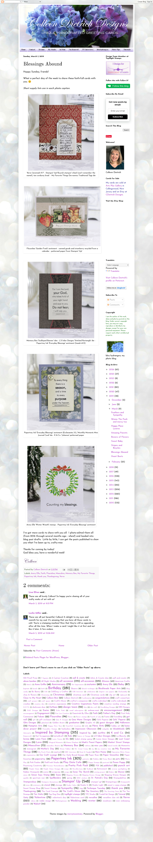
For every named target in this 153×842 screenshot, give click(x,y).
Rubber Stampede (31, 772)
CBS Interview (77, 692)
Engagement (43, 713)
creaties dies (39, 704)
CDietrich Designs (114, 195)
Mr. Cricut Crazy (81, 749)
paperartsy (40, 759)
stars (28, 785)
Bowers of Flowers (120, 437)
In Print (62, 49)
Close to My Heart (32, 698)
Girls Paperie (103, 720)
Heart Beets (117, 456)
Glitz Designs (29, 723)
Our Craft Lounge (48, 755)
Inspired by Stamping (52, 732)
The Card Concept (50, 791)
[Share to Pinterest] (78, 569)
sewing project (99, 772)
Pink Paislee (35, 762)
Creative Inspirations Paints (85, 704)
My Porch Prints (44, 752)
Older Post (92, 646)
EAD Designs (32, 710)
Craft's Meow (60, 701)
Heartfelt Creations (73, 726)
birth (43, 689)
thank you (41, 576)
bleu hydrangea (102, 49)
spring (69, 778)
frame (107, 717)
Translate (115, 271)
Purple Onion (34, 769)
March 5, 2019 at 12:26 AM (41, 633)
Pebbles (96, 759)
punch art (124, 765)
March (115, 409)
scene (45, 772)
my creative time (104, 749)
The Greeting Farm (111, 791)
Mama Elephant (72, 742)
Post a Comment (34, 639)
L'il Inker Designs (102, 736)
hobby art (115, 726)
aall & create (79, 678)
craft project (32, 701)
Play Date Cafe (72, 762)
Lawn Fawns (57, 739)
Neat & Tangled (85, 752)
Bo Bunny (36, 692)
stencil (47, 785)
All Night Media (48, 681)
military (88, 746)
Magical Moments (56, 742)
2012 (111, 494)
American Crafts (122, 681)
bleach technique (88, 689)
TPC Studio (90, 794)
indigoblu (105, 729)
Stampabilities (120, 778)
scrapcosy (56, 772)
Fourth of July (95, 717)
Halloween (125, 723)
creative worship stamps (115, 704)
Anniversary (59, 684)
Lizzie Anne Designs (105, 739)
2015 (111, 481)
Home (23, 49)
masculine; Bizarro (53, 746)
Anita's (29, 685)
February (116, 462)
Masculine (60, 573)
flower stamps (81, 717)
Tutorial (121, 794)
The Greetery (92, 791)
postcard (106, 762)
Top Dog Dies (54, 794)
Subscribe (118, 117)
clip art (112, 695)
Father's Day (109, 713)
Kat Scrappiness (43, 736)
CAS (45, 692)
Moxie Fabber (65, 749)
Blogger (99, 814)
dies (85, 707)
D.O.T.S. (26, 707)
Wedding (76, 801)
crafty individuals (118, 701)
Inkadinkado (119, 729)
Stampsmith (125, 782)
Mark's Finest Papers (92, 742)
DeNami (53, 707)
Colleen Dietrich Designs (27, 7)
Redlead (90, 769)
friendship (118, 717)
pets (118, 759)
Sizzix (58, 775)
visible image (45, 801)
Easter (46, 710)
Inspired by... (85, 733)
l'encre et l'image (83, 736)
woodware (107, 801)
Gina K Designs (62, 720)
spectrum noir (39, 778)
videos (33, 801)
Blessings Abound (119, 452)
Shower (121, 772)
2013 (111, 489)
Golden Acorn (58, 723)
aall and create (119, 678)
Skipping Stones (72, 775)
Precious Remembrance (55, 766)
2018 (111, 467)
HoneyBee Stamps (49, 729)
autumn (91, 684)
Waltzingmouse (61, 801)
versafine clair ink (111, 798)
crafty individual (99, 701)
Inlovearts (27, 733)
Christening (45, 695)
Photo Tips (116, 49)
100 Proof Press (30, 678)
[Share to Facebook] (75, 569)
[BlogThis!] (71, 569)
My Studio (52, 49)
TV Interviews (87, 49)
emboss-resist (93, 710)
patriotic (86, 759)
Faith (43, 573)
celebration (91, 692)
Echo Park (60, 710)
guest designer (107, 723)
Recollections (78, 769)
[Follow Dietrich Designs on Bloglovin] (116, 289)
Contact (32, 49)
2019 (111, 396)
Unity (25, 798)
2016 (111, 476)
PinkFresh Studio (51, 762)
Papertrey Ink (30, 576)
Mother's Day (47, 749)
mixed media (113, 746)
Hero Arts (98, 726)
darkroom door (39, 707)
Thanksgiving (53, 576)
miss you (98, 746)
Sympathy (67, 788)
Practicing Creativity (32, 766)
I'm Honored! (74, 49)
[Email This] (69, 569)
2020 (112, 392)
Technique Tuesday (96, 788)
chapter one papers (106, 692)
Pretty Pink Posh (78, 765)
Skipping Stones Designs (115, 775)
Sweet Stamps (50, 788)
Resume (42, 49)
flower (70, 717)
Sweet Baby (117, 441)
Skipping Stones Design (91, 775)
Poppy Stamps (93, 762)
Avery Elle (35, 573)
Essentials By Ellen (80, 713)
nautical (57, 752)
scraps (66, 772)
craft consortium (122, 698)
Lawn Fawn (40, 739)
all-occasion (87, 681)
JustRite (101, 733)
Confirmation (87, 698)
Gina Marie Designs (81, 720)
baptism (26, 689)
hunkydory (66, 729)
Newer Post (29, 646)
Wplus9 (37, 804)
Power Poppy (119, 762)
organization (31, 755)
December (117, 400)
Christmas (59, 695)
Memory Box (71, 573)
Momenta (125, 746)
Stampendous (29, 782)
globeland (45, 723)
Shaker (111, 772)
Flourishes (50, 573)
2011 (111, 498)
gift (34, 720)
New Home (100, 752)
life (67, 739)
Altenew (105, 681)
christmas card (79, 695)
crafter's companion (79, 701)
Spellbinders (55, 778)
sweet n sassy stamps (117, 785)
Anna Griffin (40, 684)
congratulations (102, 698)
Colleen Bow (52, 698)
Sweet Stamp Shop (31, 788)
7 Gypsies (45, 678)
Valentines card (77, 798)
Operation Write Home (121, 752)
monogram (31, 749)
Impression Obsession (85, 729)
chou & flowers (30, 695)
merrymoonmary (74, 814)
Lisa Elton (34, 592)
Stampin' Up (71, 781)
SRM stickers (82, 778)
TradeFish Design (106, 794)
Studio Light (97, 785)
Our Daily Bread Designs (73, 755)
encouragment (28, 713)
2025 (112, 374)
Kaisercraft (27, 736)
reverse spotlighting (119, 769)
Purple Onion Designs (52, 769)
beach (35, 689)
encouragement (113, 710)
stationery (37, 785)
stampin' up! (96, 782)
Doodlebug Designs (107, 707)
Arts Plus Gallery (114, 186)
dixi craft (93, 707)
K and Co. (117, 733)
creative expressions (57, 704)
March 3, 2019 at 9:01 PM (41, 604)
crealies (26, 704)
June (114, 404)
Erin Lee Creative (62, 713)
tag (81, 788)
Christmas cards (97, 695)
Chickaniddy (122, 692)
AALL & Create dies (99, 678)
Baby (121, 684)
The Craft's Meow (71, 791)
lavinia (26, 739)
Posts (112, 300)
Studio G (84, 785)
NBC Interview (70, 752)
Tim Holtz (38, 794)
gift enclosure (45, 720)
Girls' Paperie (119, 720)
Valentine (39, 797)
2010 (112, 503)
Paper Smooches (111, 755)
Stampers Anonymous (50, 782)
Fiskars (41, 717)
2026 (112, 370)
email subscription (76, 710)
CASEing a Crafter (59, 692)
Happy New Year (55, 726)
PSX (97, 766)
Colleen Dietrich (71, 698)
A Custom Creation (60, 678)
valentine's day (59, 798)
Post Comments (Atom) (47, 651)
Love (39, 742)
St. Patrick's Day (99, 778)
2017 (111, 472)
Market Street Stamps (119, 742)
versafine (93, 798)
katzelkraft (59, 736)
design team (70, 707)
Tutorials (127, 49)
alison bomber (30, 681)
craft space (45, 701)
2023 (112, 378)
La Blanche (121, 736)
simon (25, 775)
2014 (111, 485)
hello (86, 726)
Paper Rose (94, 755)
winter (92, 801)
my (93, 749)
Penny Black (107, 759)
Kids (70, 736)
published (108, 766)
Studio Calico (71, 785)
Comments (114, 305)
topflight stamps (72, 794)
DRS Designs (124, 707)
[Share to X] (73, 569)
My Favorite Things (86, 573)
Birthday (54, 688)
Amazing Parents (119, 433)
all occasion (66, 681)
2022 (112, 383)
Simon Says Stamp (40, 775)
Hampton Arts (35, 726)
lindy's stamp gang (83, 739)
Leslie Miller (35, 613)
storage (58, 785)
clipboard (123, 695)
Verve (62, 576)
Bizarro (74, 689)
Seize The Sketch (81, 772)
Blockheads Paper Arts (109, 689)
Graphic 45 (90, 723)
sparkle (26, 778)
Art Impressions (78, 685)
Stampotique (111, 782)
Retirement (102, 769)
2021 (111, 387)
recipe (66, 769)
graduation (74, 723)
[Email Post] (64, 570)
